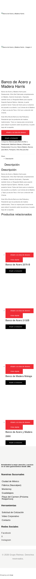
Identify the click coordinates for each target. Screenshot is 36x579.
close (11, 575)
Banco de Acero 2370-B (18, 264)
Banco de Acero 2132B (17, 320)
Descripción (9, 159)
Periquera (12, 150)
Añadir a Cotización (11, 138)
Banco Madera (22, 147)
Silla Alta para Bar (22, 150)
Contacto (6, 520)
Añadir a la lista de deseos (16, 132)
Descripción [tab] (12, 164)
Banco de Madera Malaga (19, 376)
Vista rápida (14, 260)
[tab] (20, 158)
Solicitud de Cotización (13, 512)
